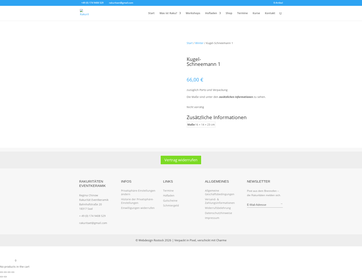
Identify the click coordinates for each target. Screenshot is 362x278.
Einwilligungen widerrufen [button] (138, 208)
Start (151, 13)
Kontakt (270, 13)
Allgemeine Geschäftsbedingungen (219, 192)
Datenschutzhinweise (218, 213)
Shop (229, 13)
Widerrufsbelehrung (218, 208)
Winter (199, 43)
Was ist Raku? (168, 13)
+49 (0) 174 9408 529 (92, 2)
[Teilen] (9, 272)
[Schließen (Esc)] (12, 272)
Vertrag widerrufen (180, 159)
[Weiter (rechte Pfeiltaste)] (5, 276)
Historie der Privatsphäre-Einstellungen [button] (137, 201)
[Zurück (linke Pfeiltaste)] (1, 276)
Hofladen (211, 13)
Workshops (193, 13)
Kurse (256, 13)
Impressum (212, 218)
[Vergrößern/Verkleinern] (1, 272)
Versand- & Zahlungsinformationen (220, 201)
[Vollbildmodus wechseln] (5, 272)
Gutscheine (170, 200)
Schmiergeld (171, 205)
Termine (242, 13)
